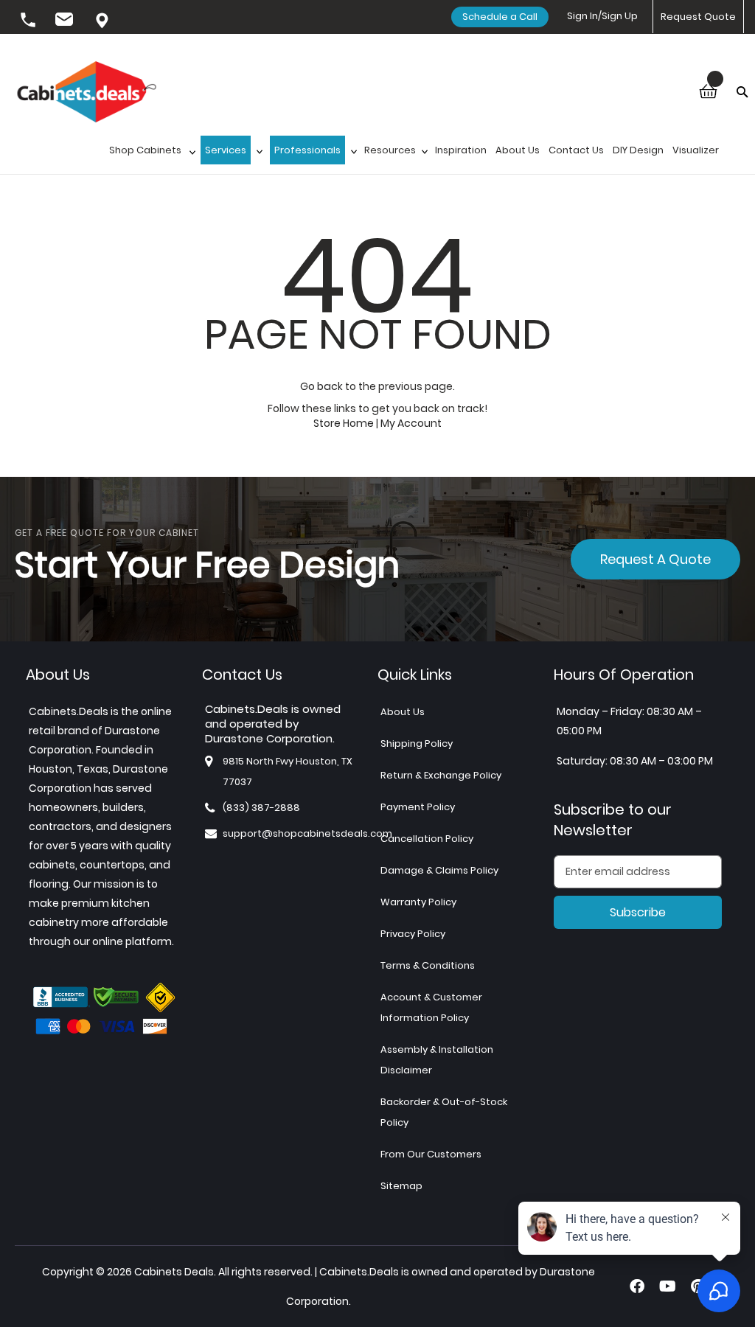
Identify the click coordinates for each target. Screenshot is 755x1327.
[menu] (421, 154)
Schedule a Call (499, 17)
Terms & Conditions (427, 965)
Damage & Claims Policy (439, 870)
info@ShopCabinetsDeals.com (66, 21)
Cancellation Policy (426, 839)
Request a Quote (655, 559)
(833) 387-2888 (29, 21)
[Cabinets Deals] (86, 93)
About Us (402, 712)
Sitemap (401, 1186)
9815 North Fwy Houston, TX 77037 (103, 21)
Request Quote (698, 17)
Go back (321, 386)
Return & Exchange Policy (440, 775)
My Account (411, 423)
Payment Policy (417, 807)
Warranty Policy (418, 902)
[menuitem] (150, 154)
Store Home (343, 423)
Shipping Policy (416, 743)
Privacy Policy (412, 934)
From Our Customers (430, 1154)
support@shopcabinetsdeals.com (307, 833)
